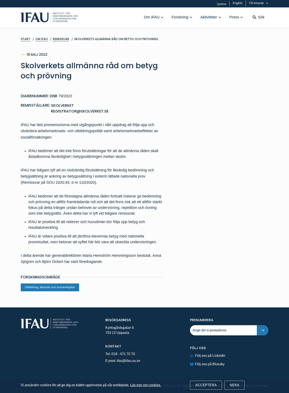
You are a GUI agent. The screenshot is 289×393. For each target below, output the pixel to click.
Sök (261, 17)
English (237, 3)
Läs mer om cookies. (145, 385)
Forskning (180, 17)
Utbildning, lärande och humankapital (50, 287)
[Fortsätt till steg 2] (262, 330)
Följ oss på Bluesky (209, 364)
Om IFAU (152, 17)
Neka (234, 385)
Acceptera (206, 385)
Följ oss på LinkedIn (210, 355)
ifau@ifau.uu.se (128, 360)
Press (234, 17)
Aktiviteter (208, 17)
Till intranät (256, 3)
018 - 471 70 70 (123, 354)
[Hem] (49, 17)
